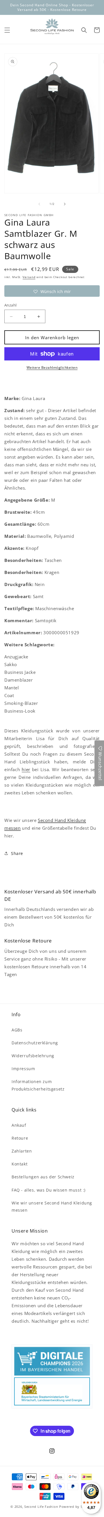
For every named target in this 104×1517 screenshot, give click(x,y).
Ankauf (19, 1125)
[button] (7, 30)
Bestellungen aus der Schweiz (43, 1177)
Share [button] (17, 853)
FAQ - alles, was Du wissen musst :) (49, 1190)
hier (26, 769)
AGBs (17, 1030)
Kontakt (19, 1164)
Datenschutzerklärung (35, 1042)
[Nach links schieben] (39, 204)
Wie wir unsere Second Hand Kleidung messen (52, 1206)
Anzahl (10, 305)
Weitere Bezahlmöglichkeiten (52, 367)
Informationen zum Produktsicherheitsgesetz (38, 1085)
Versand (29, 277)
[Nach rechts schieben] (64, 204)
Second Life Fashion (41, 1506)
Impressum (23, 1068)
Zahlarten (22, 1151)
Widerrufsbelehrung (33, 1055)
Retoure (20, 1138)
